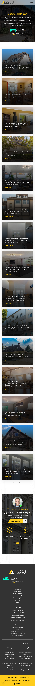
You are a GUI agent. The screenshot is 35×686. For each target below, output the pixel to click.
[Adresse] (25, 530)
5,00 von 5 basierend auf (17, 34)
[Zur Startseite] (9, 2)
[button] (3, 682)
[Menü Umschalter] (31, 2)
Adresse (25, 535)
